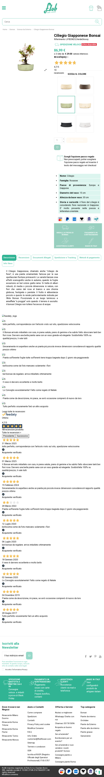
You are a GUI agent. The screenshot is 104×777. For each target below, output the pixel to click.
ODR (29, 751)
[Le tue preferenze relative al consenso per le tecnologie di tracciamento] (99, 772)
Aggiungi (79, 140)
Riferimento (59, 39)
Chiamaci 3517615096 (65, 723)
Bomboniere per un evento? (63, 739)
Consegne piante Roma (65, 762)
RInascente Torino (10, 736)
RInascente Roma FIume (10, 730)
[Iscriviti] (29, 655)
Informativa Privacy (20, 670)
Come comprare (34, 713)
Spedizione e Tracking (65, 258)
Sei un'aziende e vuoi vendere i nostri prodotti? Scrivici (64, 748)
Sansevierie (86, 736)
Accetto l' (16, 670)
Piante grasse (86, 732)
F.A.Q (29, 732)
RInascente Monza (10, 740)
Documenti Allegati (42, 258)
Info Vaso (8, 263)
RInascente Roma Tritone (10, 723)
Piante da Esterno (88, 724)
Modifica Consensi (35, 728)
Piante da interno (88, 716)
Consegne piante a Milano (63, 756)
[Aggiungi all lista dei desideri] (57, 147)
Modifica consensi (10, 774)
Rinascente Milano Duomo (10, 716)
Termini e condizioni (36, 747)
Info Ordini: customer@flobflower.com (39, 737)
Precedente (8, 436)
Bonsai (84, 713)
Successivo (22, 436)
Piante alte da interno (90, 728)
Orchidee (84, 720)
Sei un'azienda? (62, 734)
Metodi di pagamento (89, 258)
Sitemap (31, 743)
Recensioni (24, 258)
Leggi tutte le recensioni (13, 411)
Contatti (31, 720)
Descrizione (9, 258)
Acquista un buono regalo (63, 728)
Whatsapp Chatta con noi (64, 718)
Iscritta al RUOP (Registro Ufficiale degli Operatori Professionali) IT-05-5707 (38, 757)
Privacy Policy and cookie (38, 724)
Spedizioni (32, 716)
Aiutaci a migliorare (63, 713)
